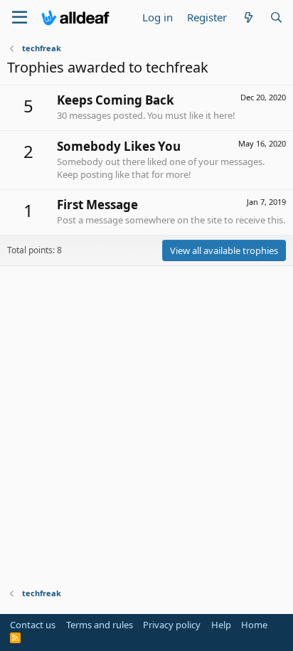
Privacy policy (172, 624)
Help (221, 624)
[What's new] (248, 17)
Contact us (32, 624)
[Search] (276, 17)
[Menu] (19, 18)
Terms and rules (99, 624)
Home (254, 624)
